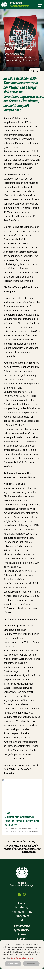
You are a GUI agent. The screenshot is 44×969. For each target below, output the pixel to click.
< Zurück (35, 70)
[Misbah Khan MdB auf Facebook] (19, 896)
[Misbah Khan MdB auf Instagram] (25, 896)
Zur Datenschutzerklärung (22, 958)
